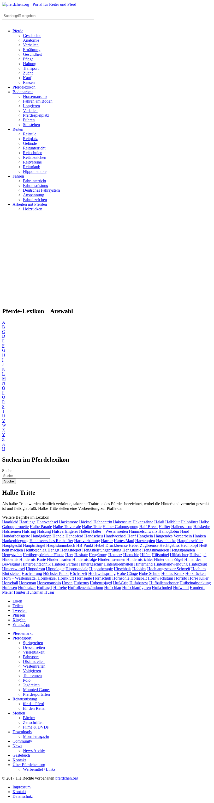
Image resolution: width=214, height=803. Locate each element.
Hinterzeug (198, 564)
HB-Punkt (84, 545)
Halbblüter (189, 522)
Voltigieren (32, 671)
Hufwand (181, 587)
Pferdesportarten (36, 694)
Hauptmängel (34, 545)
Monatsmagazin (36, 736)
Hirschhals (122, 569)
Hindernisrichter (139, 559)
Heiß (203, 545)
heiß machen (12, 550)
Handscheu (93, 536)
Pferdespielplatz (36, 115)
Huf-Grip (120, 583)
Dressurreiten (34, 647)
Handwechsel (115, 536)
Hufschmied (162, 587)
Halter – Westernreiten (109, 531)
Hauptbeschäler (190, 540)
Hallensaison (181, 526)
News (17, 746)
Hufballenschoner (164, 583)
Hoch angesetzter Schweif (168, 569)
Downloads (22, 732)
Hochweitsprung (102, 573)
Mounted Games (36, 689)
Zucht (28, 73)
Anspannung (33, 195)
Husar (49, 592)
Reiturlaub (31, 167)
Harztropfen (145, 540)
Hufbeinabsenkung (195, 583)
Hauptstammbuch (60, 545)
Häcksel (85, 522)
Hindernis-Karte (32, 559)
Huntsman (34, 592)
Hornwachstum (160, 578)
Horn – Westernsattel (19, 578)
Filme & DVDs (36, 727)
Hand (184, 531)
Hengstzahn (12, 555)
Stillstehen (31, 124)
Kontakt (19, 760)
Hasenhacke (166, 540)
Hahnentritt (102, 522)
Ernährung (31, 49)
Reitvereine (32, 162)
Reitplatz (30, 138)
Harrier (107, 540)
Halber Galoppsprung (120, 526)
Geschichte (32, 35)
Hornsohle (120, 578)
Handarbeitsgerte (16, 536)
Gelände (30, 143)
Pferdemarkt (23, 633)
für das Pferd (33, 703)
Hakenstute (122, 522)
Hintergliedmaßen (118, 564)
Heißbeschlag (35, 550)
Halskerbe (201, 526)
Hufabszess (138, 583)
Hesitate (81, 555)
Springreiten (33, 643)
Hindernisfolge (84, 559)
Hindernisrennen (111, 559)
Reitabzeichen (34, 157)
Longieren (31, 106)
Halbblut (172, 522)
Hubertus (81, 583)
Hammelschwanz (143, 531)
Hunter (19, 592)
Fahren (18, 176)
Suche (7, 470)
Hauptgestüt (12, 545)
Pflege (28, 59)
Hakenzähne (143, 522)
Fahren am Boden (37, 101)
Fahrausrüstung (35, 185)
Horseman (27, 583)
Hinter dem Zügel (168, 559)
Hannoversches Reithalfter (51, 540)
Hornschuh (102, 578)
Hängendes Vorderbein (173, 536)
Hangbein (145, 536)
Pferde (18, 31)
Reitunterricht (34, 148)
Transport (31, 68)
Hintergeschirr (91, 564)
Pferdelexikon (24, 87)
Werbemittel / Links (39, 769)
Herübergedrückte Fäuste (43, 555)
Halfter (164, 526)
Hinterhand (143, 564)
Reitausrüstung (25, 699)
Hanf (131, 536)
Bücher (29, 718)
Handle (58, 536)
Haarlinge (27, 522)
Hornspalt (138, 578)
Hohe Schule (149, 573)
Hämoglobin (168, 531)
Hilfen (145, 555)
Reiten (18, 129)
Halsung (44, 531)
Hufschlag (112, 587)
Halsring (29, 531)
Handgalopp (41, 536)
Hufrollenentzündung (85, 587)
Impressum (22, 787)
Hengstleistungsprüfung (101, 550)
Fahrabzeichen (35, 199)
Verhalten (31, 45)
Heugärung (98, 555)
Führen (29, 120)
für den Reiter (34, 708)
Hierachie (131, 555)
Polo (27, 680)
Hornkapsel (47, 578)
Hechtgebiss (169, 545)
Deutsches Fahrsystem (41, 190)
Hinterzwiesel (13, 569)
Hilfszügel (197, 555)
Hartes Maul (124, 540)
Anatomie (31, 40)
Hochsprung (32, 573)
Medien (19, 713)
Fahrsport (31, 657)
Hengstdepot (70, 550)
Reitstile (29, 134)
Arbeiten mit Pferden (30, 204)
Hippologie (55, 569)
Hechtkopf (189, 545)
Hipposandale (77, 569)
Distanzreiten (34, 661)
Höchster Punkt (56, 573)
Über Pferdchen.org (29, 764)
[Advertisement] (107, 261)
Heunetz (115, 555)
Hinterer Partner (65, 564)
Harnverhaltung (87, 540)
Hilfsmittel (160, 555)
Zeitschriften (33, 722)
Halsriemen (11, 531)
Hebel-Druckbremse (111, 545)
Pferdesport (22, 638)
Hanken (199, 536)
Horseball (10, 583)
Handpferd (74, 536)
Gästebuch (21, 755)
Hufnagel (44, 587)
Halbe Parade (41, 526)
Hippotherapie (34, 171)
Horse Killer (198, 578)
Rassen (29, 82)
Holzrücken (32, 209)
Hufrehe (60, 587)
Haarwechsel (47, 522)
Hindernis (10, 559)
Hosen (67, 583)
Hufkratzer (27, 587)
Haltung (29, 63)
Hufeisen (9, 587)
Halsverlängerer (65, 531)
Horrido (180, 578)
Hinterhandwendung (171, 564)
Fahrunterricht (34, 181)
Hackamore (68, 522)
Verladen (30, 110)
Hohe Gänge (127, 573)
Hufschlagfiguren (136, 587)
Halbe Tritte (92, 526)
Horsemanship (35, 96)
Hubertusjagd (101, 583)
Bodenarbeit (23, 92)
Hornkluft (66, 578)
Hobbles (139, 569)
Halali (159, 522)
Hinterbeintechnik (36, 564)
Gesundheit (32, 54)
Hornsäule (83, 578)
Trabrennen (32, 675)
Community (22, 741)
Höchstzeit (78, 573)
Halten (84, 531)
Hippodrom (35, 569)
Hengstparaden (182, 550)
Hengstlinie (131, 550)
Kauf (27, 78)
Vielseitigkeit (33, 652)
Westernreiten (34, 666)
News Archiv (34, 750)
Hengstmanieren (155, 550)
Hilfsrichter (179, 555)
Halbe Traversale (67, 526)
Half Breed (148, 526)
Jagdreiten (31, 685)
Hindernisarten (59, 559)
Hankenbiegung (15, 540)
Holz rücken (195, 573)
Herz (69, 555)
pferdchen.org (66, 778)
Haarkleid (10, 522)
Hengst (53, 550)
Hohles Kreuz (172, 573)
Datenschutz (23, 796)
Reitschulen (32, 152)
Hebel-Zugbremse (143, 545)
